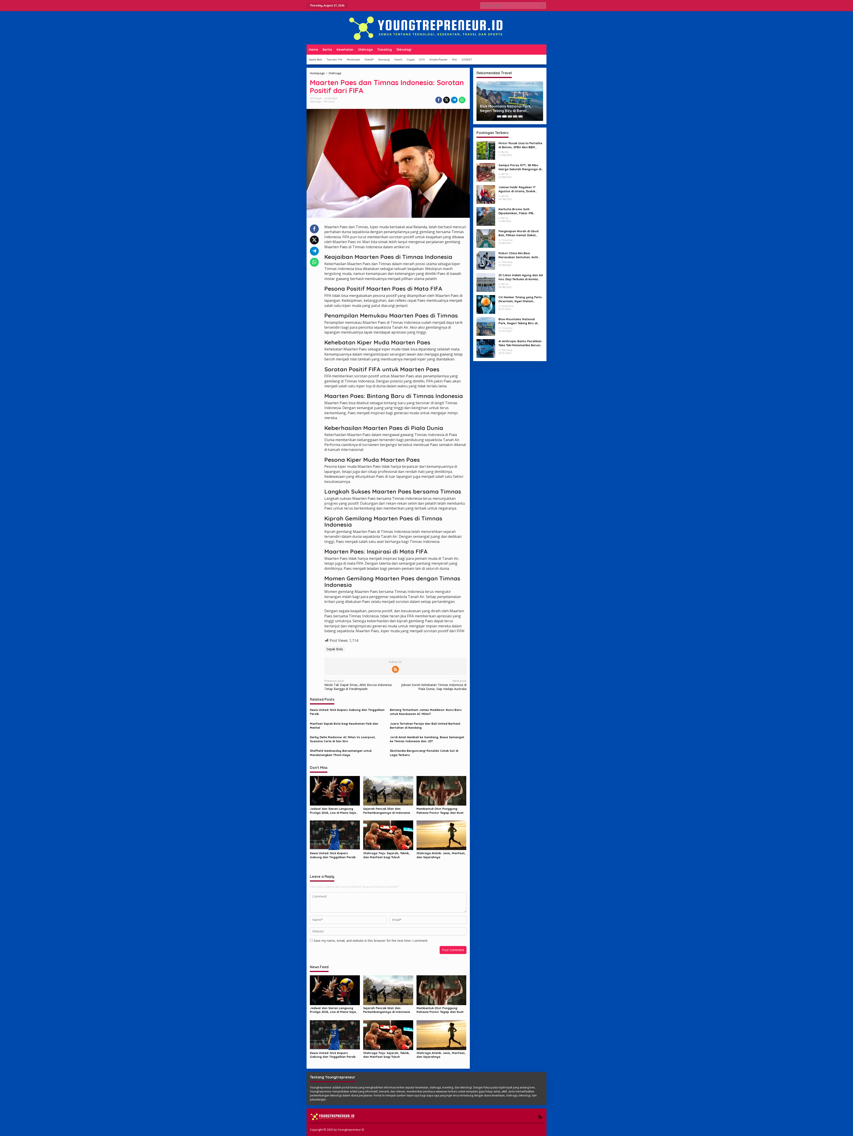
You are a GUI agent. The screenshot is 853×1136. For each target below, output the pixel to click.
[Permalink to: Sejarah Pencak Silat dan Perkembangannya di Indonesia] (388, 790)
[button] (542, 5)
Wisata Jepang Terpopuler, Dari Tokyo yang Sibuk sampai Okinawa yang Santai (509, 108)
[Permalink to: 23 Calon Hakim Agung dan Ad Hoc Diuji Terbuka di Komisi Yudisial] (485, 282)
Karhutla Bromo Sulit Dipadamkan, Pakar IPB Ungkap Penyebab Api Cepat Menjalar (519, 211)
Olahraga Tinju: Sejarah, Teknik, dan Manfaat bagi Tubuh (386, 855)
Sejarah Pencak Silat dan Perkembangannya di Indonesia (386, 810)
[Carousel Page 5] (520, 116)
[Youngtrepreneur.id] (426, 27)
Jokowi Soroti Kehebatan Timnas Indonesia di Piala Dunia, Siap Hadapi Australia (433, 685)
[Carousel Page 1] (499, 116)
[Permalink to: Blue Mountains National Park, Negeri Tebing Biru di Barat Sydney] (485, 326)
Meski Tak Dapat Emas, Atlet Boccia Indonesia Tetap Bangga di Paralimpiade (358, 685)
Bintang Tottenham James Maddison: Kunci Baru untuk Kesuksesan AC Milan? (426, 712)
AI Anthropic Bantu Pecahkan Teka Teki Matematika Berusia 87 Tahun (520, 343)
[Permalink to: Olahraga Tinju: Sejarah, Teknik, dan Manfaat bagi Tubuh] (388, 835)
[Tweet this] (446, 100)
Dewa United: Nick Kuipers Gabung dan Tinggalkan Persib (347, 712)
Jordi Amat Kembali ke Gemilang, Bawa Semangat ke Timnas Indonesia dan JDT (427, 739)
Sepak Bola (335, 649)
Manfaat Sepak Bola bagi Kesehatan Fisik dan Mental (344, 725)
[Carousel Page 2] (504, 116)
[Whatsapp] (462, 100)
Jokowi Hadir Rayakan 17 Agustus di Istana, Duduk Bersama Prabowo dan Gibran (516, 189)
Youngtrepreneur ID (351, 1130)
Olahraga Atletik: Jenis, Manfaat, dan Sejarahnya (441, 855)
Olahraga (315, 101)
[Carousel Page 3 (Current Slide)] (510, 116)
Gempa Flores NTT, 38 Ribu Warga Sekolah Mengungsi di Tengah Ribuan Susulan (519, 167)
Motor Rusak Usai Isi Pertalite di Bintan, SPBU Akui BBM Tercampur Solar (520, 145)
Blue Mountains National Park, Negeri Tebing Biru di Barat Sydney (517, 321)
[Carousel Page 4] (515, 116)
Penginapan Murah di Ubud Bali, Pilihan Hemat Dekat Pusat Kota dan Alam (518, 233)
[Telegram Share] (454, 100)
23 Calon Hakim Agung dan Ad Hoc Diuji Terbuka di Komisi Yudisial (520, 277)
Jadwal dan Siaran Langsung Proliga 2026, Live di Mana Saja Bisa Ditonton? (333, 811)
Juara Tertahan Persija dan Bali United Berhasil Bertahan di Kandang (425, 725)
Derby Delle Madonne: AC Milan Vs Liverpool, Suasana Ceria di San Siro (343, 739)
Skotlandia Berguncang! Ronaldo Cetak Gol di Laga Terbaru (424, 752)
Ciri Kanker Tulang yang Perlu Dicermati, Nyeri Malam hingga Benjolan (520, 299)
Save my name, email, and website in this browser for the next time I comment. (371, 940)
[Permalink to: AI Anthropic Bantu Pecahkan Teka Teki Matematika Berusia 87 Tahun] (485, 348)
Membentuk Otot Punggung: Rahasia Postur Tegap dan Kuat (440, 810)
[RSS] (395, 669)
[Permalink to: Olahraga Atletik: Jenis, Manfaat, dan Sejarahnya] (441, 835)
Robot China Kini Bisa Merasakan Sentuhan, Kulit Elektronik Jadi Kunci (518, 255)
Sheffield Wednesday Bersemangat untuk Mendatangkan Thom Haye (341, 752)
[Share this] (438, 100)
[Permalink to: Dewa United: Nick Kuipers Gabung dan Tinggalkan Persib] (335, 835)
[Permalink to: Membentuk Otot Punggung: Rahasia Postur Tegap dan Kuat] (441, 790)
